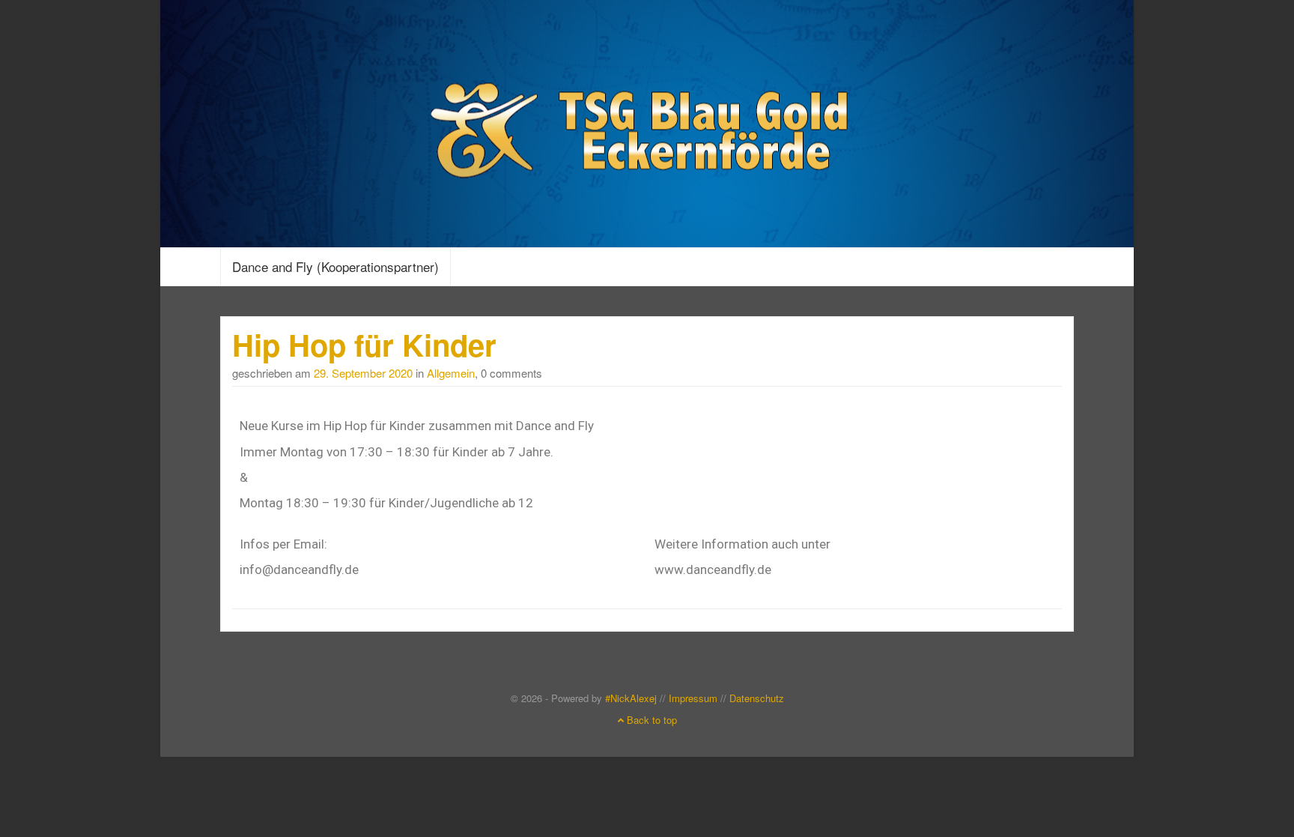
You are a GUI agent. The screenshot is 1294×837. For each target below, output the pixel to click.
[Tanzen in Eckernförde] (647, 121)
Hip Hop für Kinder (364, 344)
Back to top (650, 720)
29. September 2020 (363, 373)
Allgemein (451, 373)
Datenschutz (756, 698)
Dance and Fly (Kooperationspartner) (335, 266)
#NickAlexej (631, 698)
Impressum (693, 698)
